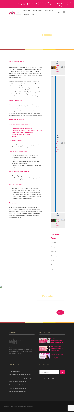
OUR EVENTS (57, 215)
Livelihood (53, 251)
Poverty (53, 247)
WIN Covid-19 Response (62, 4)
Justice (52, 269)
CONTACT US (57, 137)
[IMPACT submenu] (36, 14)
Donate (31, 4)
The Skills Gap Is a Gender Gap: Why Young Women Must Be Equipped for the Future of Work (56, 341)
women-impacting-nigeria (18, 391)
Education (53, 242)
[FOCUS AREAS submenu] (42, 10)
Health (52, 265)
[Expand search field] (59, 12)
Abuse (52, 260)
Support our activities (57, 69)
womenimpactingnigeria (18, 381)
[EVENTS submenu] (28, 14)
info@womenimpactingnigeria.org (20, 374)
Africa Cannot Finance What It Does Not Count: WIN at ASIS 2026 (56, 348)
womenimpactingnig (16, 385)
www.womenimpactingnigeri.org (20, 378)
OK (62, 372)
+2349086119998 (15, 371)
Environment (54, 274)
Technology (54, 256)
